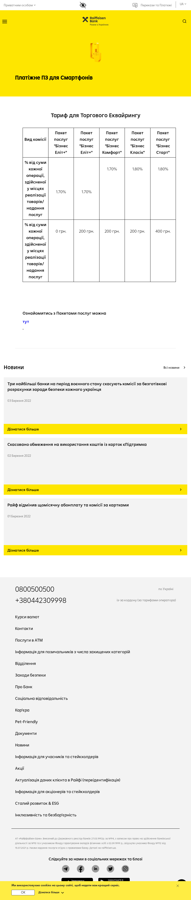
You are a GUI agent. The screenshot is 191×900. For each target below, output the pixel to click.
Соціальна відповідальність (41, 698)
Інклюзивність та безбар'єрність (45, 815)
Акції (19, 768)
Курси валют (27, 616)
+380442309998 (40, 600)
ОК (23, 892)
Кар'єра (22, 710)
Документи (26, 733)
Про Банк (23, 686)
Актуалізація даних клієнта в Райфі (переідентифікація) (67, 780)
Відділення (25, 663)
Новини (22, 745)
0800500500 (34, 589)
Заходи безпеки (30, 675)
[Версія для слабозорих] (84, 5)
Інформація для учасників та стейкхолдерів (56, 756)
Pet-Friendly (26, 721)
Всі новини (171, 367)
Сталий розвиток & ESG (37, 803)
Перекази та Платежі (156, 5)
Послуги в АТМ (29, 640)
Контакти (24, 628)
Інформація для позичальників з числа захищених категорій (72, 651)
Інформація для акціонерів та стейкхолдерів (57, 791)
